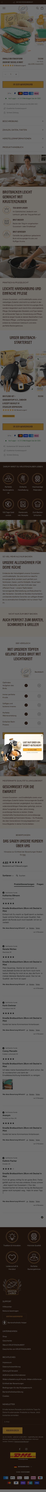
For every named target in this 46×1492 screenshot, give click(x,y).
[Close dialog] (42, 735)
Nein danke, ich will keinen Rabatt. (32, 752)
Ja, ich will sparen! (32, 749)
